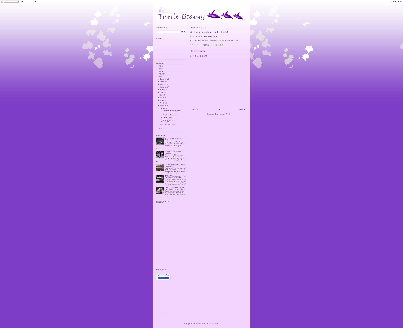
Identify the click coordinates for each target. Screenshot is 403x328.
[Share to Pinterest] (223, 45)
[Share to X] (219, 45)
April (161, 100)
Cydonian (200, 45)
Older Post (242, 109)
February (163, 105)
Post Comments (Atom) (222, 114)
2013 (160, 69)
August (162, 89)
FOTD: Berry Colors (166, 117)
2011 (160, 74)
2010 (160, 77)
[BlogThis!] (217, 45)
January (163, 108)
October (163, 84)
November (163, 81)
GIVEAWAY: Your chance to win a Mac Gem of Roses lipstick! (175, 176)
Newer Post (195, 109)
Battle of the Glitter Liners (167, 124)
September (163, 87)
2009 (160, 128)
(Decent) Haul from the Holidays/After (166, 121)
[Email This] (215, 45)
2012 (160, 71)
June (162, 95)
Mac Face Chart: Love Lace (168, 115)
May (161, 97)
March (162, 103)
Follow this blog (163, 278)
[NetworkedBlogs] (163, 275)
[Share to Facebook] (221, 45)
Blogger (216, 324)
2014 (160, 66)
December (163, 79)
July (161, 92)
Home (218, 109)
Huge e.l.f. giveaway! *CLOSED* (175, 187)
